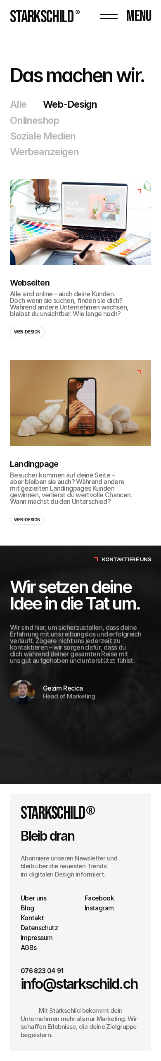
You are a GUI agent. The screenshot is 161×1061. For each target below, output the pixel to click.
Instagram (99, 908)
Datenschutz (39, 928)
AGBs (28, 947)
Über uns (33, 898)
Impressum (36, 937)
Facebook (99, 898)
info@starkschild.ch (79, 983)
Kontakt (32, 918)
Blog (27, 908)
